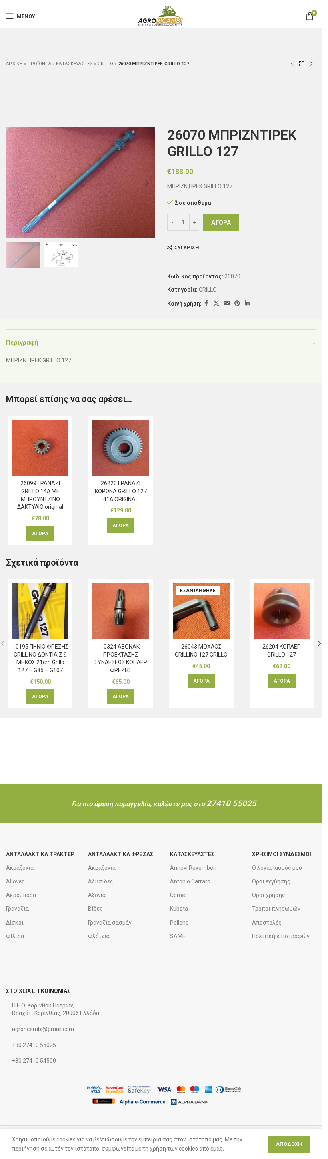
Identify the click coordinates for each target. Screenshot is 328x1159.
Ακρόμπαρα (21, 895)
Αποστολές (267, 922)
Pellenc (179, 922)
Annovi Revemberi (193, 868)
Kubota (179, 908)
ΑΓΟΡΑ (221, 222)
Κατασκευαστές (74, 63)
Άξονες (15, 881)
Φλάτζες (99, 936)
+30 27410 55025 (34, 1045)
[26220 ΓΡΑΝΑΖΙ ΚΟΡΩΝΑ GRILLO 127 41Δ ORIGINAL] (120, 448)
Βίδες (95, 908)
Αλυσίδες (100, 881)
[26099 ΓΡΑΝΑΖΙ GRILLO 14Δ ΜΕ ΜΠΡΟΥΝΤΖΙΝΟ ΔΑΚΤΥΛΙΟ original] (40, 448)
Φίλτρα (15, 936)
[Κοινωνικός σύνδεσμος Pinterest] (237, 303)
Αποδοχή (289, 1144)
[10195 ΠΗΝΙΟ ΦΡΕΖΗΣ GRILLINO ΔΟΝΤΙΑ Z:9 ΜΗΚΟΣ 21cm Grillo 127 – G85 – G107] (40, 611)
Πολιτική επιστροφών (281, 936)
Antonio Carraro (190, 881)
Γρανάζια (17, 908)
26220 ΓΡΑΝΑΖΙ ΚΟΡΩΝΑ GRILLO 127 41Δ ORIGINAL (121, 491)
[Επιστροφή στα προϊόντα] (301, 64)
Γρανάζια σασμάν (110, 922)
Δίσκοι (15, 922)
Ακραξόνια (20, 868)
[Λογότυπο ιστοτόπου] (161, 15)
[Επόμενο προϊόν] (311, 64)
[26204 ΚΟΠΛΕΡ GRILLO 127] (282, 611)
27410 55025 (231, 803)
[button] (14, 183)
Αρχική (14, 63)
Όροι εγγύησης (271, 881)
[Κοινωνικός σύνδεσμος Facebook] (206, 303)
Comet (178, 895)
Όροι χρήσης (268, 895)
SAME (178, 936)
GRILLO (106, 63)
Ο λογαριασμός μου (277, 868)
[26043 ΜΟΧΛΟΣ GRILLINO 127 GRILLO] (201, 611)
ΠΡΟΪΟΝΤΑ (39, 63)
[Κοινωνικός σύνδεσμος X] (216, 303)
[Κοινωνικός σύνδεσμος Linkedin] (247, 303)
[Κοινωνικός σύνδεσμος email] (227, 303)
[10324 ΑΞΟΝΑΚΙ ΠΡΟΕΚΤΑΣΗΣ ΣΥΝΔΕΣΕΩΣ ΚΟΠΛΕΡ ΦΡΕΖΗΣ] (120, 611)
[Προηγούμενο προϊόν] (292, 64)
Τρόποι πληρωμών (276, 908)
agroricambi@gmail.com (43, 1029)
